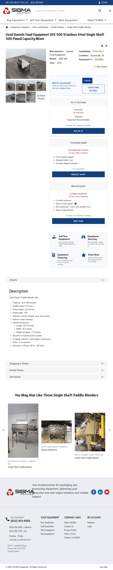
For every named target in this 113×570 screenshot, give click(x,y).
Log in (87, 80)
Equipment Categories (20, 27)
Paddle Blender (57, 27)
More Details (102, 67)
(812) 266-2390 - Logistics (20, 527)
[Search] (100, 11)
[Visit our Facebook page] (93, 492)
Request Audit (78, 174)
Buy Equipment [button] (16, 20)
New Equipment (47, 534)
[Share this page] (106, 45)
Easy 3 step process (65, 210)
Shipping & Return (19, 363)
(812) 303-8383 (20, 520)
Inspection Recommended (78, 120)
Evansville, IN (97, 55)
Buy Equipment (47, 522)
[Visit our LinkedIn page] (100, 492)
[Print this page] (102, 45)
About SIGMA (70, 522)
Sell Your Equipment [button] (42, 20)
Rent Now (78, 221)
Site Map (103, 567)
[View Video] (26, 64)
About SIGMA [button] (95, 20)
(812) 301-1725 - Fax (18, 531)
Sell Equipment (47, 526)
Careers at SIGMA (72, 537)
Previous (3, 430)
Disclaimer (15, 377)
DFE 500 (63, 58)
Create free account (93, 89)
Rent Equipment (68, 20)
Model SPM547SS (49, 450)
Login (89, 526)
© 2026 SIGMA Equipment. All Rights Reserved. (26, 567)
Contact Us (69, 526)
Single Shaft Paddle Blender (79, 27)
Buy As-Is (78, 131)
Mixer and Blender (40, 27)
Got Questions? (17, 517)
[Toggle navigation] (109, 10)
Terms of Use (70, 534)
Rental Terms (16, 370)
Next (109, 430)
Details (13, 280)
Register (90, 522)
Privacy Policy (70, 530)
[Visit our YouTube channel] (106, 492)
